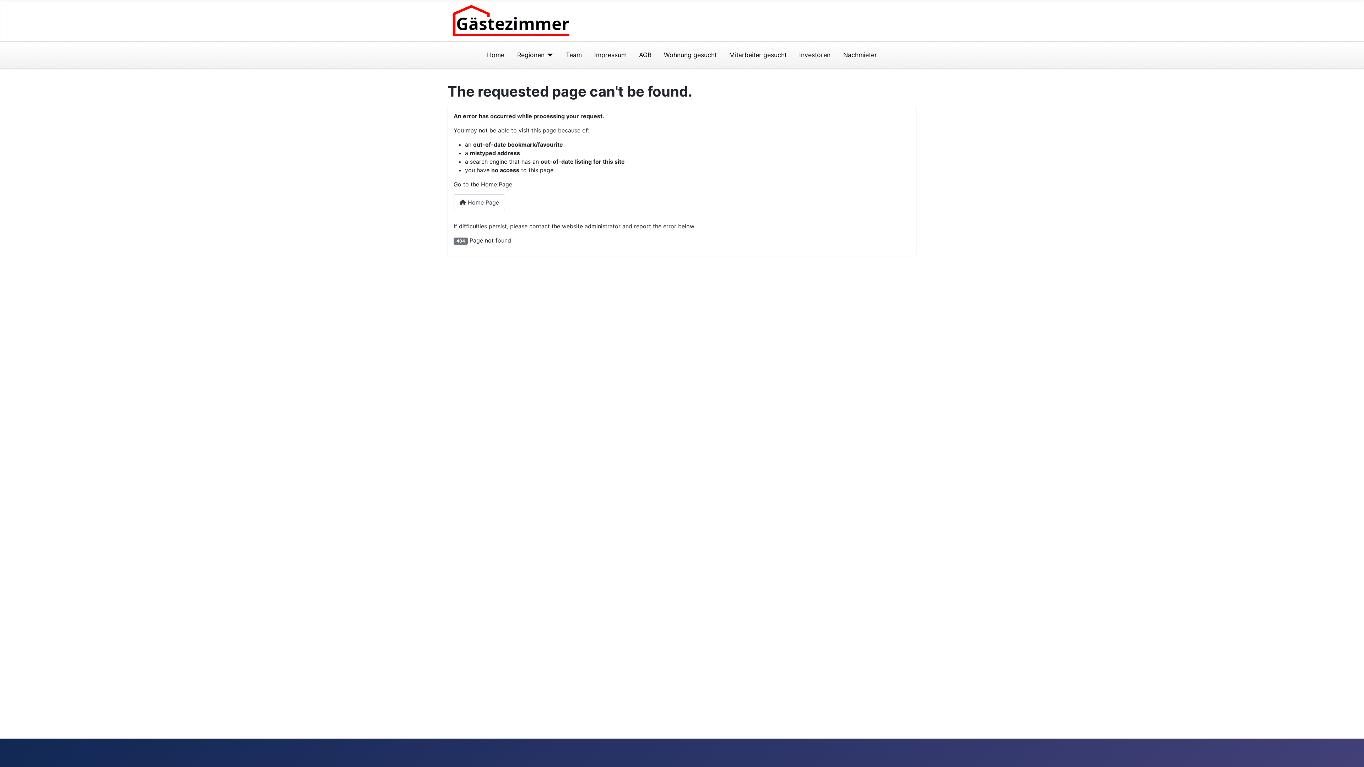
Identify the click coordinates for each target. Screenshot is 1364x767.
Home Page (482, 202)
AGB (645, 55)
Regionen (531, 55)
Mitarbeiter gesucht (758, 55)
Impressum (610, 55)
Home (495, 55)
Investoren (814, 55)
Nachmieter (860, 55)
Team (574, 55)
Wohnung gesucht (690, 55)
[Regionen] (549, 55)
